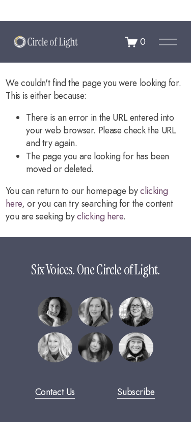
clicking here (100, 216)
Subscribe (136, 392)
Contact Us (55, 392)
